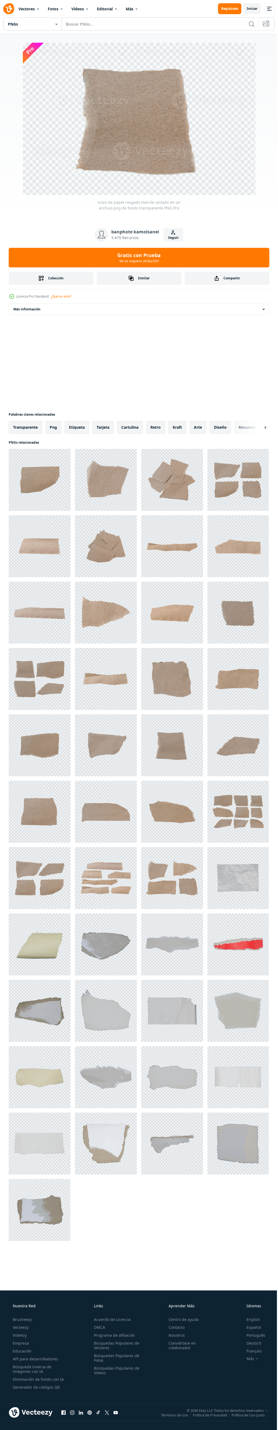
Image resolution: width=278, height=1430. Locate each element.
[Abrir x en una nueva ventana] (107, 1412)
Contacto (174, 1327)
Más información (26, 309)
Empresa (20, 1343)
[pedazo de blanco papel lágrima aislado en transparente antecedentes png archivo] (106, 944)
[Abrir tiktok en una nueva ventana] (98, 1412)
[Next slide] (256, 427)
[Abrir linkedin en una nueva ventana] (81, 1412)
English (250, 1319)
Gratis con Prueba (137, 257)
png (53, 427)
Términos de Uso (170, 1414)
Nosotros (174, 1335)
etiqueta (77, 427)
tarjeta (103, 427)
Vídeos (77, 8)
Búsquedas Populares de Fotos (115, 1358)
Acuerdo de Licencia (110, 1319)
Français (250, 1351)
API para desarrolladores (35, 1358)
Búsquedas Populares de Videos (115, 1370)
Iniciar (248, 8)
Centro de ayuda (181, 1319)
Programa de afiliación (112, 1335)
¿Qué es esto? (61, 296)
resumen (247, 427)
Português (252, 1335)
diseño (220, 427)
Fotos (53, 8)
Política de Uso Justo (244, 1414)
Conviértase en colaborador (179, 1345)
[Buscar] (247, 24)
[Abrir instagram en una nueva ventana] (72, 1412)
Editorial (105, 8)
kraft (177, 427)
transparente (25, 427)
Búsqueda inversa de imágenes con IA (31, 1369)
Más (129, 8)
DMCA (97, 1327)
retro (155, 427)
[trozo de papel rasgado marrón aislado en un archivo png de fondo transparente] (40, 480)
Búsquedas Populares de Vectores (115, 1345)
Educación (21, 1351)
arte (198, 427)
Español (250, 1327)
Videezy (19, 1335)
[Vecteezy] (8, 8)
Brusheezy (21, 1319)
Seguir (171, 237)
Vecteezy (20, 1327)
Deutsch (250, 1343)
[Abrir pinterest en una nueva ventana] (89, 1412)
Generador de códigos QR (35, 1387)
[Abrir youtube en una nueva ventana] (115, 1412)
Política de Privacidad (206, 1414)
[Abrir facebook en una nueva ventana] (63, 1412)
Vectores (26, 8)
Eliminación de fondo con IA (37, 1379)
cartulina (129, 427)
